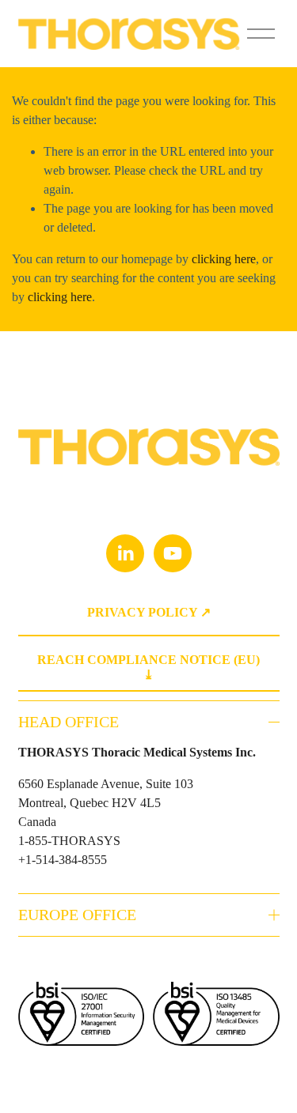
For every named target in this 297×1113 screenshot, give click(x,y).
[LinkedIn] (125, 553)
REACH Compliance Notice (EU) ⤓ (148, 667)
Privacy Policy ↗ (149, 612)
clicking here (224, 259)
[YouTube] (173, 553)
